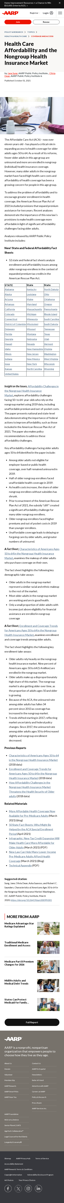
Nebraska (32, 339)
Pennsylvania (50, 309)
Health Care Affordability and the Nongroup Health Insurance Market (30, 53)
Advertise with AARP (40, 1086)
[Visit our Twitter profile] (18, 1188)
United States (12, 373)
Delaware (10, 329)
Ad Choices (9, 1180)
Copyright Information (13, 1175)
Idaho (8, 349)
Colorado (9, 314)
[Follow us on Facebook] (8, 1188)
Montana (31, 334)
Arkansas (9, 304)
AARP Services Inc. (39, 1108)
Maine (30, 299)
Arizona (9, 299)
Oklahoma (49, 299)
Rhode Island (50, 314)
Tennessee (49, 329)
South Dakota (51, 324)
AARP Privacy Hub (23, 1158)
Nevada (31, 344)
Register (34, 13)
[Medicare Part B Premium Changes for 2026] (48, 966)
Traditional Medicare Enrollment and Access (17, 944)
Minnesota (32, 319)
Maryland (32, 304)
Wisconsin (49, 363)
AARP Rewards (10, 1086)
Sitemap (7, 1158)
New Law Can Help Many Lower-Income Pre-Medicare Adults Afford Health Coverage (32, 856)
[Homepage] (10, 13)
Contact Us (36, 1063)
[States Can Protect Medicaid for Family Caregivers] (48, 1004)
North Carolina (34, 368)
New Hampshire (35, 349)
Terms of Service (42, 1158)
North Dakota (51, 289)
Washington (50, 353)
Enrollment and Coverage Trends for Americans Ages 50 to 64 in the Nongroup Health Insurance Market (31, 630)
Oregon (48, 304)
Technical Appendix (20, 865)
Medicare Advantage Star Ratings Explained (19, 925)
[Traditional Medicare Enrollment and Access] (48, 947)
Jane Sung (13, 73)
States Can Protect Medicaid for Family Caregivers (15, 1001)
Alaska (8, 294)
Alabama (9, 289)
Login (46, 13)
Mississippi (32, 324)
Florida (8, 334)
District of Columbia (15, 324)
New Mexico (33, 358)
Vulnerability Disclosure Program (40, 1175)
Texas (47, 334)
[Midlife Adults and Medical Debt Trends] (48, 985)
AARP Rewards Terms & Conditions (18, 1169)
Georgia (9, 339)
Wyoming (49, 368)
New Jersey (33, 353)
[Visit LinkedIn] (38, 1188)
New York (32, 363)
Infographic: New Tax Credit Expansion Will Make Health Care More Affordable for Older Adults (34, 843)
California (10, 309)
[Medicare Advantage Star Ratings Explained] (48, 928)
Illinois (8, 353)
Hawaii (8, 344)
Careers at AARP (38, 1091)
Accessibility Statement (13, 1164)
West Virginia (51, 358)
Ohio (46, 294)
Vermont (48, 344)
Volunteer (8, 1075)
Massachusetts (34, 309)
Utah (46, 339)
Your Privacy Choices (27, 1180)
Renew (46, 22)
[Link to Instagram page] (28, 1188)
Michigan (31, 314)
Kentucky (31, 289)
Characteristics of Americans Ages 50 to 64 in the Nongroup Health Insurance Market (31, 553)
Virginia (48, 349)
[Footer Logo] (32, 1039)
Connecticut (11, 319)
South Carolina (51, 319)
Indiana (8, 358)
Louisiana (31, 294)
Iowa (7, 363)
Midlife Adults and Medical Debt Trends (16, 982)
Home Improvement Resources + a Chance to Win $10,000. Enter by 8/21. (27, 4)
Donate (7, 1069)
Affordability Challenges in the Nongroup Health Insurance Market (31, 391)
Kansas (8, 368)
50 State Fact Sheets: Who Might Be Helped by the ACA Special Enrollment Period (31, 829)
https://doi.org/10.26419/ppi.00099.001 (31, 900)
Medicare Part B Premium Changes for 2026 (19, 963)
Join (18, 22)
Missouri (31, 329)
